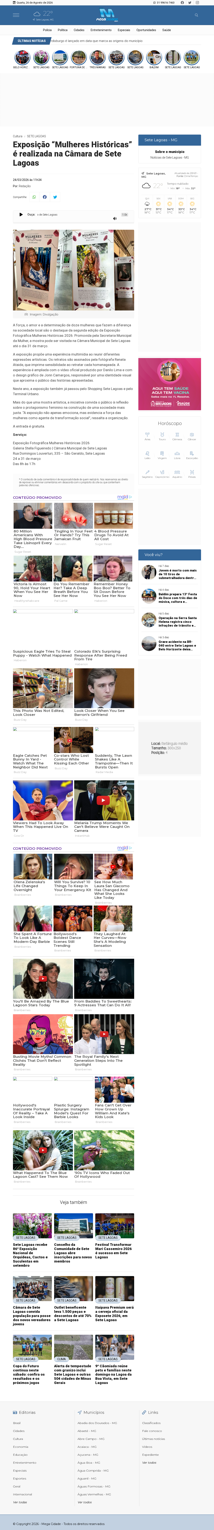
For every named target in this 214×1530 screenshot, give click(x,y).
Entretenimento (101, 30)
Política (63, 30)
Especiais (124, 30)
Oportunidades (146, 30)
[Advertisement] (169, 286)
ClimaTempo (191, 176)
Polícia (47, 30)
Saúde (166, 30)
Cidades (79, 30)
